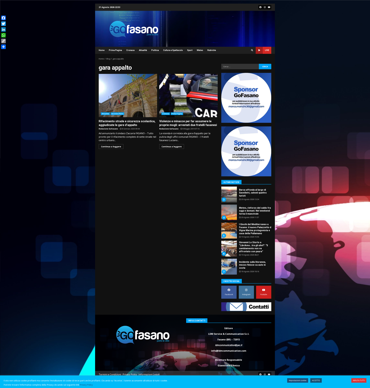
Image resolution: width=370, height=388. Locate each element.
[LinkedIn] (3, 29)
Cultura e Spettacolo (173, 50)
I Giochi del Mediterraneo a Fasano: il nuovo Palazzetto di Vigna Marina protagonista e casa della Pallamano (229, 212)
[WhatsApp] (3, 35)
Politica (155, 50)
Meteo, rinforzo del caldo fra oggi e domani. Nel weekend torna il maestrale (229, 194)
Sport (190, 50)
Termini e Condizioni (110, 374)
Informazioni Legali (149, 374)
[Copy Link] (3, 41)
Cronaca (130, 50)
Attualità (143, 50)
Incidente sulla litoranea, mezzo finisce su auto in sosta (229, 249)
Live (267, 50)
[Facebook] (3, 18)
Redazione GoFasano (108, 129)
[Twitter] (3, 24)
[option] (246, 196)
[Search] (252, 50)
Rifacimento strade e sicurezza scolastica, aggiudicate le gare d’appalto (128, 95)
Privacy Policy (130, 374)
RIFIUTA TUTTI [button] (359, 380)
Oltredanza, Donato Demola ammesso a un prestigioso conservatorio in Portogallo (229, 267)
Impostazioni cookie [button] (297, 380)
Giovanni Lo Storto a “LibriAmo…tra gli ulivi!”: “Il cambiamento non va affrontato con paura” (229, 231)
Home (101, 50)
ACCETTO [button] (316, 380)
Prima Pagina (115, 50)
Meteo (200, 50)
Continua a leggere (111, 146)
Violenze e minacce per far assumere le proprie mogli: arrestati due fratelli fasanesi (188, 95)
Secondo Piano (117, 114)
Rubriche (211, 50)
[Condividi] (3, 47)
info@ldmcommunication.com (228, 350)
